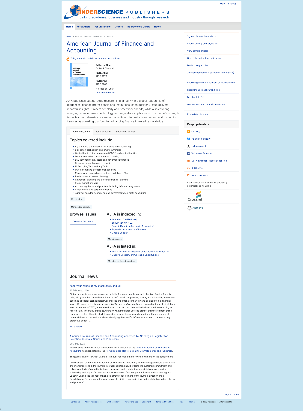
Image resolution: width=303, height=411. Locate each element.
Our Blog (195, 131)
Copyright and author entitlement (204, 58)
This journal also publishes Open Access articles (95, 58)
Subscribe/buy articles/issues (202, 43)
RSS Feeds (196, 168)
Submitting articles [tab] (125, 131)
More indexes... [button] (115, 239)
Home (69, 26)
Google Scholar (120, 232)
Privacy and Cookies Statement (138, 402)
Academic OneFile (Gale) (124, 219)
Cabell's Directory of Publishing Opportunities (135, 254)
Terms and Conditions (165, 402)
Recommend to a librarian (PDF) (203, 89)
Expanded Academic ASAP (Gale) (129, 229)
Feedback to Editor (197, 97)
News (157, 26)
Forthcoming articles (197, 65)
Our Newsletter (199, 160)
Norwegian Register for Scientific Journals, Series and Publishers (139, 350)
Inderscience (138, 26)
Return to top (232, 394)
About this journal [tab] (81, 131)
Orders (119, 26)
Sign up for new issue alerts (201, 36)
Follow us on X (198, 146)
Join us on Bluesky (201, 138)
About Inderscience (93, 402)
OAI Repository (113, 402)
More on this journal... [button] (80, 207)
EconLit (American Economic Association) (133, 226)
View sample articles (197, 50)
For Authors (83, 26)
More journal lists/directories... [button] (121, 261)
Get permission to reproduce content (206, 104)
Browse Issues (81, 221)
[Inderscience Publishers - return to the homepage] (116, 10)
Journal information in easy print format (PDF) (210, 72)
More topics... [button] (77, 199)
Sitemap (232, 3)
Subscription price (105, 92)
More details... (77, 326)
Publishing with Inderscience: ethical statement (211, 82)
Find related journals (197, 114)
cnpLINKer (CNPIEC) (122, 222)
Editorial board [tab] (103, 131)
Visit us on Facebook (202, 153)
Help (222, 3)
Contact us (75, 402)
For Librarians (103, 26)
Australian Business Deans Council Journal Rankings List (140, 251)
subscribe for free (217, 160)
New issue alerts (199, 175)
